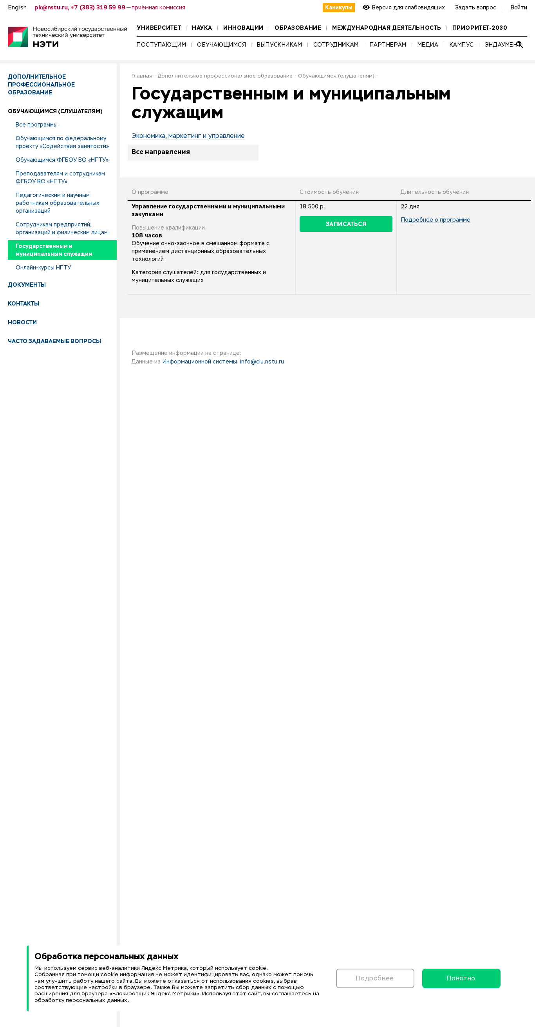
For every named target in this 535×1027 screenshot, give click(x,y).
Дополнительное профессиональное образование (41, 84)
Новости (22, 322)
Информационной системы (199, 362)
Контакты (23, 303)
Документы (27, 284)
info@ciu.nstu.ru (262, 362)
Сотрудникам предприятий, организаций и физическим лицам (62, 228)
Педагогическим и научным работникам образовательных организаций (57, 203)
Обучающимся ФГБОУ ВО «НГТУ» (62, 159)
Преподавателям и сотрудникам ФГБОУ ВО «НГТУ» (60, 177)
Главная (142, 76)
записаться (346, 224)
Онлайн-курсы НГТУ (43, 267)
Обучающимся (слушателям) (336, 76)
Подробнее (375, 978)
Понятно (461, 978)
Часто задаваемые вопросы (54, 341)
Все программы (37, 124)
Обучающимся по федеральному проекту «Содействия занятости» (62, 142)
